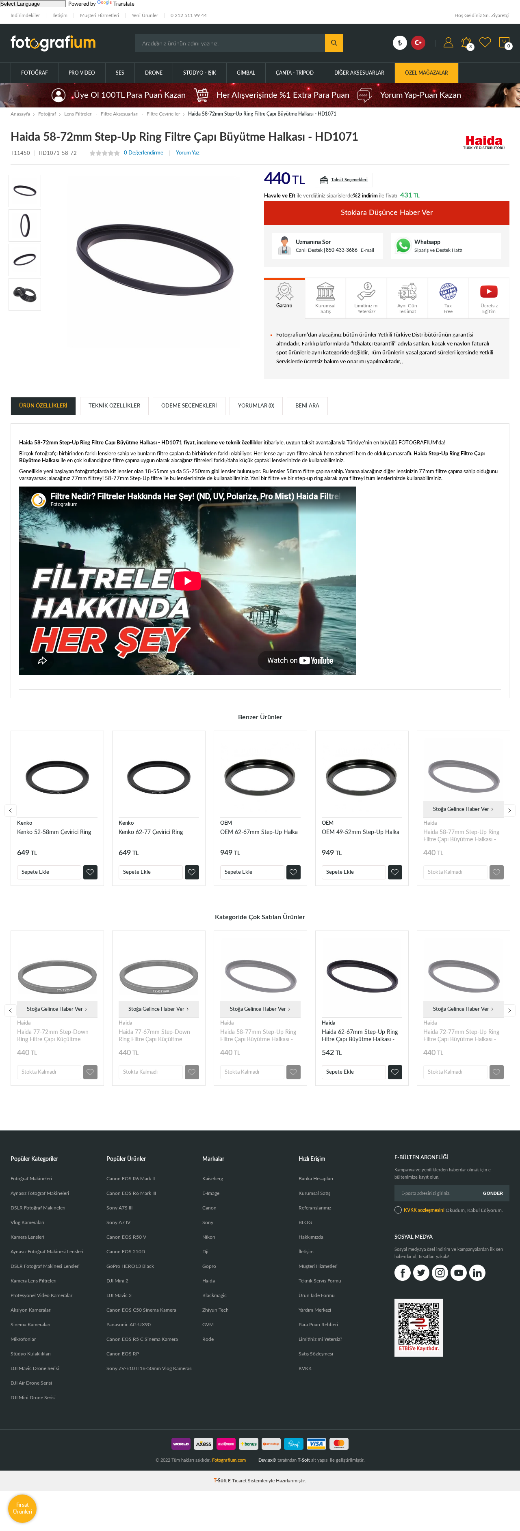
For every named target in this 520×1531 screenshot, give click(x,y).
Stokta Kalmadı (445, 872)
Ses (120, 73)
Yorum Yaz (187, 153)
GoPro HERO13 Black (130, 1266)
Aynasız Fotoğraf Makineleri (40, 1193)
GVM (208, 1324)
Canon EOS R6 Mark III (131, 1193)
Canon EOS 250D (125, 1251)
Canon (209, 1207)
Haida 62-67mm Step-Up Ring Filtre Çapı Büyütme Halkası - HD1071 (360, 1036)
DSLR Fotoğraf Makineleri (38, 1207)
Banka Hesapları (316, 1178)
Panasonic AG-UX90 (128, 1324)
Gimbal (246, 73)
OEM (226, 823)
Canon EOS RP (122, 1353)
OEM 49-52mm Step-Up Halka (360, 832)
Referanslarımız (315, 1207)
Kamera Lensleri (27, 1237)
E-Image (210, 1193)
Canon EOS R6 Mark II (130, 1178)
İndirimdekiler (25, 15)
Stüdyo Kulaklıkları (31, 1353)
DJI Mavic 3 (119, 1295)
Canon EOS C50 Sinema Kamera (141, 1310)
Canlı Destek (309, 250)
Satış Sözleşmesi (316, 1353)
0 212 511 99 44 (189, 15)
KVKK (305, 1368)
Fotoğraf (34, 73)
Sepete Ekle (35, 872)
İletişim (59, 15)
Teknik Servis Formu (320, 1280)
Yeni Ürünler (145, 15)
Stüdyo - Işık (199, 73)
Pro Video (82, 73)
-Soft (221, 1480)
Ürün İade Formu (317, 1295)
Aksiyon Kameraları (31, 1310)
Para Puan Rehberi (318, 1324)
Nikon (208, 1237)
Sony (207, 1222)
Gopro (209, 1266)
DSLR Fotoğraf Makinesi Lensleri (45, 1266)
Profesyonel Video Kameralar (41, 1295)
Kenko (24, 823)
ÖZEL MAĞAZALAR (426, 73)
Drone (153, 73)
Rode (208, 1339)
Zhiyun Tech (215, 1310)
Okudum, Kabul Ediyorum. (453, 1210)
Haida (430, 823)
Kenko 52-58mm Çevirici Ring (54, 832)
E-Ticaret (237, 1480)
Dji (205, 1251)
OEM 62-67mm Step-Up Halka (259, 832)
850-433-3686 (342, 250)
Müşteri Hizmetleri (99, 15)
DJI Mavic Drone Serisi (35, 1368)
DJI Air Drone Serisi (31, 1383)
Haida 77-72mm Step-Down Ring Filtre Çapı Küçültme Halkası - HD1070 (53, 1036)
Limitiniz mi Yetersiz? (320, 1339)
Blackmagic (214, 1295)
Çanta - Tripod (295, 73)
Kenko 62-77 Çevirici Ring (151, 832)
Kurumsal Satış (314, 1193)
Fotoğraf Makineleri (31, 1178)
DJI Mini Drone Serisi (33, 1397)
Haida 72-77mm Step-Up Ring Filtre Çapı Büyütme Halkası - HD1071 (461, 1036)
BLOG (305, 1222)
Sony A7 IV (118, 1222)
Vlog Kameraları (27, 1222)
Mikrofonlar (23, 1339)
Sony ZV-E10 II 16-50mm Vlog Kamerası (149, 1368)
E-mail (367, 250)
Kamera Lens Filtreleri (33, 1280)
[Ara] (334, 43)
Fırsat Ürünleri (22, 1508)
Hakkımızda (311, 1237)
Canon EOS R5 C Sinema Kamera (142, 1339)
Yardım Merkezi (315, 1310)
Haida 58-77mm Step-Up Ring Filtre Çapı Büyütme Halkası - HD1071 (461, 836)
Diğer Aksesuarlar (359, 73)
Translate (123, 4)
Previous (10, 810)
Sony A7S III (119, 1207)
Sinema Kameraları (30, 1324)
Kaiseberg (212, 1178)
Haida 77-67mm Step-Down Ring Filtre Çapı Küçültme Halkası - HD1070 (154, 1036)
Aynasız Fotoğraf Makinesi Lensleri (47, 1251)
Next (509, 810)
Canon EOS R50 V (126, 1237)
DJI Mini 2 (117, 1280)
